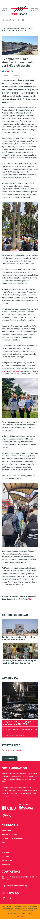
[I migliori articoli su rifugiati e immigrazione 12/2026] (20, 700)
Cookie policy (20, 916)
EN (23, 20)
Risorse (4, 846)
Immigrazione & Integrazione (12, 838)
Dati (3, 842)
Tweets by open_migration (12, 750)
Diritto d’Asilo (7, 831)
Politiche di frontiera (9, 835)
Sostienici (9, 759)
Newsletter (6, 864)
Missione (5, 857)
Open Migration (20, 10)
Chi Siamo (5, 853)
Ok (29, 913)
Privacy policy (7, 860)
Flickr (30, 599)
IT (18, 20)
